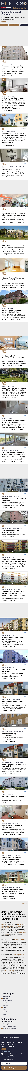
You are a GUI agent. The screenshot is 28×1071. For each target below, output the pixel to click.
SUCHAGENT (5, 24)
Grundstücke (5, 927)
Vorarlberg (6, 1012)
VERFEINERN (24, 24)
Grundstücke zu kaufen (9, 1028)
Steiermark (6, 1007)
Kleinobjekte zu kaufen (9, 1024)
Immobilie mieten (19, 954)
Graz (24, 932)
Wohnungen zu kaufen (9, 1026)
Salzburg (5, 1005)
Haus (2, 926)
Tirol (4, 1009)
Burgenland (6, 996)
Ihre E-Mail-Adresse (5, 1061)
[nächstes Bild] (26, 53)
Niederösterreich (8, 1000)
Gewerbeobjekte (16, 926)
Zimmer (9, 926)
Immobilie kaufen (19, 939)
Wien (4, 1014)
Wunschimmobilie (9, 970)
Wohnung (20, 924)
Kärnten (5, 998)
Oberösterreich (7, 1003)
